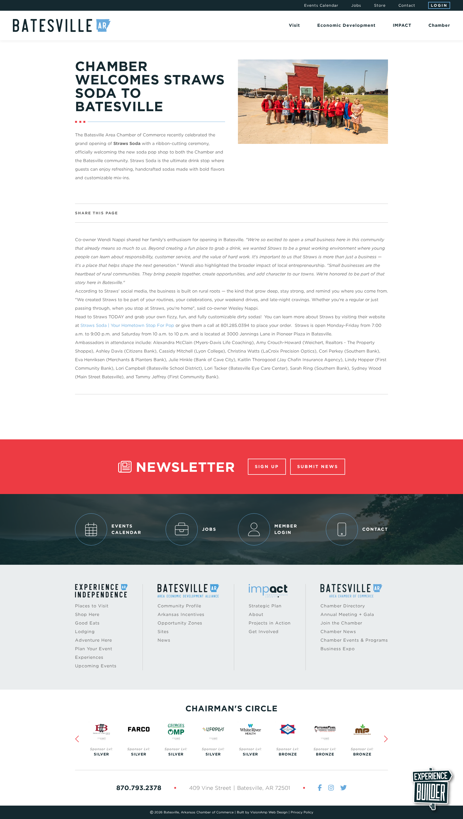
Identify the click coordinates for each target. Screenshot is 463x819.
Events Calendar (321, 5)
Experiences (89, 657)
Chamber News (338, 631)
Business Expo (337, 648)
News (164, 640)
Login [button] (439, 5)
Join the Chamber (341, 623)
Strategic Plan (265, 605)
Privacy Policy (302, 812)
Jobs (356, 5)
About (256, 614)
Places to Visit (92, 605)
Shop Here (87, 614)
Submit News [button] (317, 466)
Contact (406, 5)
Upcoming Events (96, 665)
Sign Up (267, 466)
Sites (163, 631)
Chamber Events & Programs (354, 640)
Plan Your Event (93, 648)
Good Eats (87, 623)
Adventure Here (93, 640)
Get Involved (264, 631)
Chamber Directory (342, 605)
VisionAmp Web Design (268, 812)
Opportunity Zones (180, 623)
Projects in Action (270, 623)
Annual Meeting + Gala (347, 614)
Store (380, 5)
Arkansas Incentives (181, 614)
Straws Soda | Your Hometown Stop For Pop (127, 325)
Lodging (85, 631)
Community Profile (179, 605)
